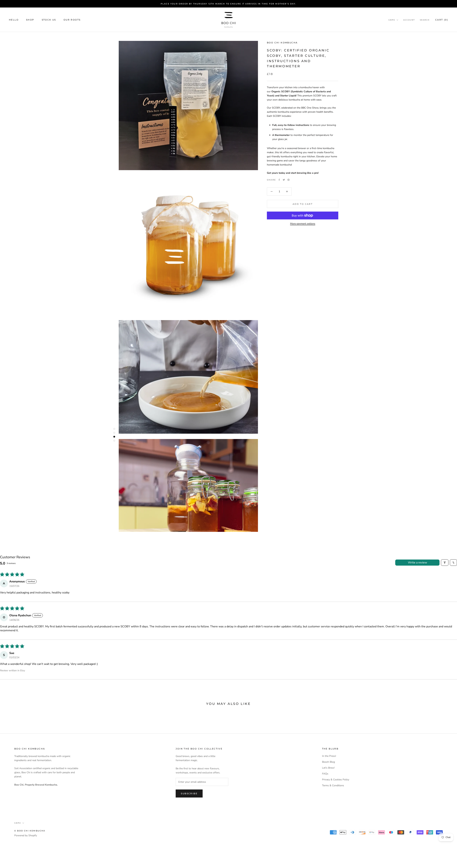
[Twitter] (284, 180)
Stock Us (49, 19)
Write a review (417, 563)
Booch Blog (328, 762)
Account (409, 20)
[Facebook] (279, 180)
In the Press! (329, 756)
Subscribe (189, 793)
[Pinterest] (288, 180)
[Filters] (444, 562)
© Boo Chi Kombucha (29, 830)
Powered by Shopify (25, 835)
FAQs (325, 773)
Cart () (441, 19)
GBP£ (391, 20)
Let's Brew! (328, 767)
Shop (30, 19)
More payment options (302, 223)
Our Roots (72, 19)
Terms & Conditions (333, 785)
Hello (14, 19)
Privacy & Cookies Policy (335, 779)
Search (425, 20)
